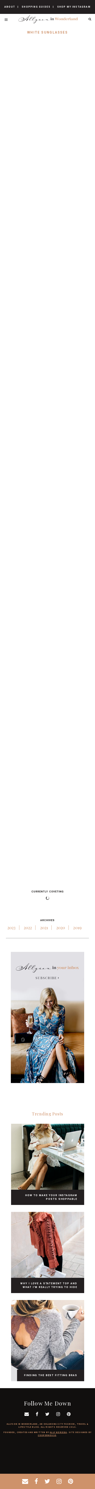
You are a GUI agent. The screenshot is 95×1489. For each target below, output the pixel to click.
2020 (60, 927)
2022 (28, 927)
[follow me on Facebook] (36, 1481)
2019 (77, 927)
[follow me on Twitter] (47, 1481)
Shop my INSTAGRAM (74, 7)
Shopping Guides (36, 7)
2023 (11, 927)
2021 (44, 927)
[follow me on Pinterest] (70, 1481)
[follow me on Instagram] (59, 1481)
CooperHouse (47, 1435)
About (9, 7)
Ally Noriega (58, 1432)
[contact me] (25, 1481)
